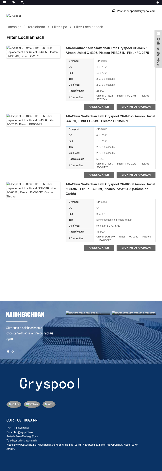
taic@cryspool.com (24, 432)
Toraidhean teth (14, 440)
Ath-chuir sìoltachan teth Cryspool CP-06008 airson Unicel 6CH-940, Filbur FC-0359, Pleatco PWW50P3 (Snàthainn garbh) (110, 189)
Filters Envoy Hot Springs (19, 445)
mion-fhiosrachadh (136, 106)
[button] (8, 351)
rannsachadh (99, 106)
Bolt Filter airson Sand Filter (47, 445)
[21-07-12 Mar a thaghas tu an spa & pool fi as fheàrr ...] (134, 313)
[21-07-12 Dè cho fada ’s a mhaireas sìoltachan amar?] (88, 313)
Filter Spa (59, 27)
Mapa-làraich (30, 440)
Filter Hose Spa (90, 445)
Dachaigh (14, 27)
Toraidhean (36, 27)
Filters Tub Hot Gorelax (110, 445)
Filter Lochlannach (88, 27)
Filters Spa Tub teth (71, 445)
